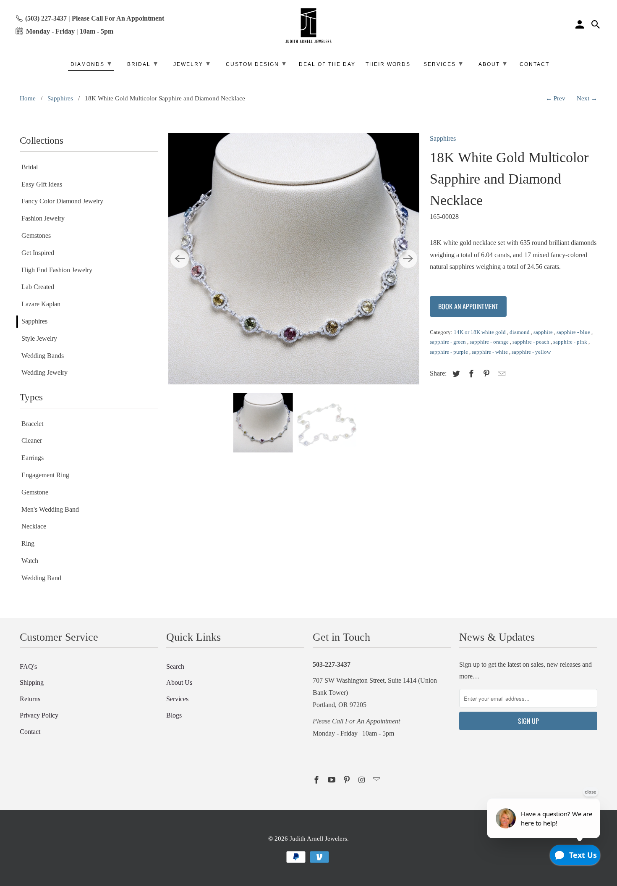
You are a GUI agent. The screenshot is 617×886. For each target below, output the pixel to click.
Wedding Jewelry (44, 372)
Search (175, 666)
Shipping (32, 682)
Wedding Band (41, 577)
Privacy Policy (39, 715)
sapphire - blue (574, 332)
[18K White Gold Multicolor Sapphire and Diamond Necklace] (293, 258)
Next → (587, 98)
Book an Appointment (468, 306)
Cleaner (31, 440)
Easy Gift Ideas (41, 184)
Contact (30, 731)
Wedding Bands (42, 355)
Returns (30, 698)
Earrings (32, 457)
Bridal (29, 167)
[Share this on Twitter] (455, 374)
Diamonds (91, 63)
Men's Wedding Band (50, 509)
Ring (27, 543)
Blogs (174, 715)
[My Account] (580, 26)
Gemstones (36, 235)
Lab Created (37, 286)
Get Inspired (37, 252)
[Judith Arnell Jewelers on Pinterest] (347, 780)
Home (28, 98)
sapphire (543, 332)
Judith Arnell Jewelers (318, 838)
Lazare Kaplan (40, 304)
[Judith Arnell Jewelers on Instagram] (362, 780)
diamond (520, 332)
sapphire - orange (490, 342)
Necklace (33, 526)
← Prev (555, 98)
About (492, 63)
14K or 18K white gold (480, 332)
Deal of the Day (327, 64)
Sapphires (60, 98)
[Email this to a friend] (500, 374)
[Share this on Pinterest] (485, 374)
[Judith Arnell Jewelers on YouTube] (332, 780)
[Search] (596, 26)
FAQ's (28, 666)
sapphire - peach (531, 342)
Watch (29, 560)
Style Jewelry (39, 338)
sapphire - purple (449, 352)
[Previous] (179, 259)
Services (177, 698)
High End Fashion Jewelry (56, 269)
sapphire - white (490, 352)
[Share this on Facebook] (470, 374)
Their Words (388, 64)
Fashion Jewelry (43, 218)
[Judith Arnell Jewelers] (308, 26)
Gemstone (34, 492)
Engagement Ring (45, 474)
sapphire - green (448, 342)
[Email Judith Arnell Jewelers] (377, 780)
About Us (179, 682)
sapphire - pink (570, 342)
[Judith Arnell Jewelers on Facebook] (317, 780)
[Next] (408, 259)
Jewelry (192, 63)
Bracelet (32, 423)
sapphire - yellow (531, 352)
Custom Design (256, 63)
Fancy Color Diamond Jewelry (62, 201)
